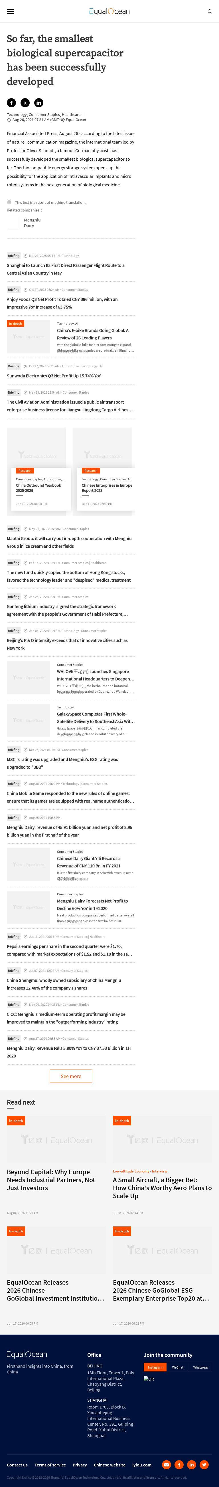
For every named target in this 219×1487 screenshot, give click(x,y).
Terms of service (50, 1465)
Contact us (17, 1465)
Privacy (80, 1465)
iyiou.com (141, 1465)
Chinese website (109, 1465)
